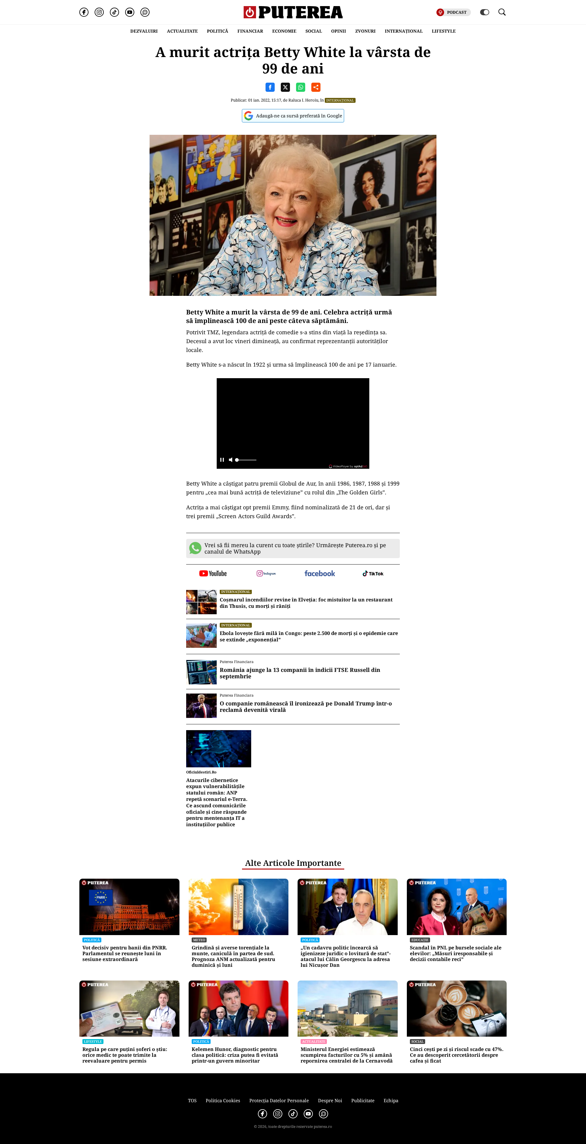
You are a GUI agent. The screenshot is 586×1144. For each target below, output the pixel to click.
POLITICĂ (217, 31)
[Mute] (230, 460)
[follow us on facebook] (319, 573)
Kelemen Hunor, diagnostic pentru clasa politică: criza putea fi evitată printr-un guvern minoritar (235, 1055)
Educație (420, 940)
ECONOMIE (284, 31)
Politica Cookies (223, 1100)
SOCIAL (314, 31)
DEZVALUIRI (144, 31)
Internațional (340, 100)
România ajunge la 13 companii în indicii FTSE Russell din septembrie (300, 673)
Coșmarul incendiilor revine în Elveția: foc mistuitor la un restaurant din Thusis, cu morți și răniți (306, 603)
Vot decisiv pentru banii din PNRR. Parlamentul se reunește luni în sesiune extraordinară (124, 954)
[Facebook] (84, 12)
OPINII (338, 31)
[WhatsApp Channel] (145, 12)
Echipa (391, 1100)
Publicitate (362, 1100)
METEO (199, 940)
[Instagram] (99, 12)
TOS (192, 1100)
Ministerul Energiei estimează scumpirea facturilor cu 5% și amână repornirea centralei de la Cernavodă (347, 1055)
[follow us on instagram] (266, 574)
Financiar (250, 31)
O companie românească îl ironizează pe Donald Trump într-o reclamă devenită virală (306, 706)
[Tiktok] (114, 12)
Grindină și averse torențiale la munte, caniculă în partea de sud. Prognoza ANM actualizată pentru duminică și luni (233, 956)
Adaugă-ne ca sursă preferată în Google (299, 116)
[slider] (245, 461)
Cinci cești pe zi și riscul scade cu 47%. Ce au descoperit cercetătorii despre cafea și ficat (457, 1055)
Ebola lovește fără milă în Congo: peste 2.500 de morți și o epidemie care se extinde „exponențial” (309, 636)
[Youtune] (129, 12)
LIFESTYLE (444, 31)
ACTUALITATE (182, 31)
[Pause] (222, 460)
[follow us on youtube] (213, 574)
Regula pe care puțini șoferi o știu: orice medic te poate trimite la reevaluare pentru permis (124, 1055)
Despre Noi (330, 1100)
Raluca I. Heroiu (303, 100)
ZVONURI (365, 31)
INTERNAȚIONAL (404, 31)
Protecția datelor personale (279, 1100)
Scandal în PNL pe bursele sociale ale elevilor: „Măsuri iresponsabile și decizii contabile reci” (455, 954)
